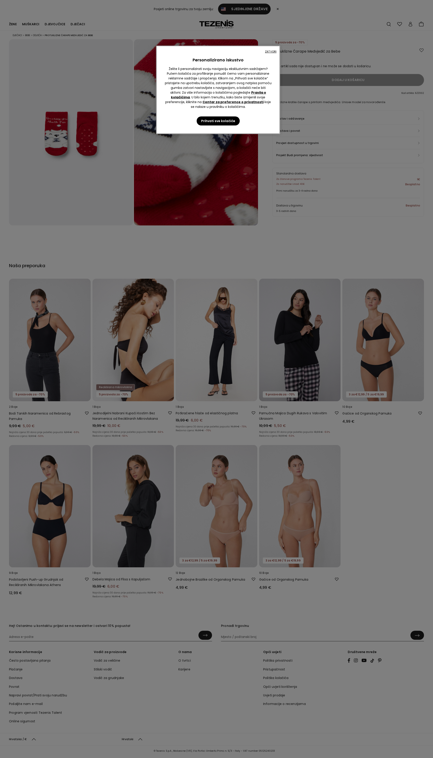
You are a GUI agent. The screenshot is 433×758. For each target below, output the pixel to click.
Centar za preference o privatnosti (233, 102)
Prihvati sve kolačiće (218, 121)
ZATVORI (270, 51)
